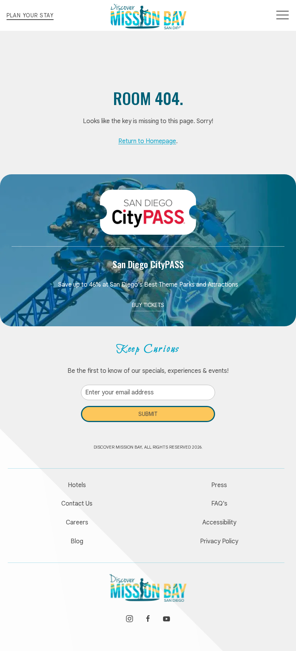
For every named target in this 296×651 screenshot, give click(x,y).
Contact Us (76, 503)
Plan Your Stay (30, 15)
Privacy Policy (219, 541)
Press (219, 485)
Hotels (77, 485)
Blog (77, 541)
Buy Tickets (148, 305)
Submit (147, 414)
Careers (77, 522)
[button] (282, 15)
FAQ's (219, 503)
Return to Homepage (147, 141)
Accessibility (219, 522)
